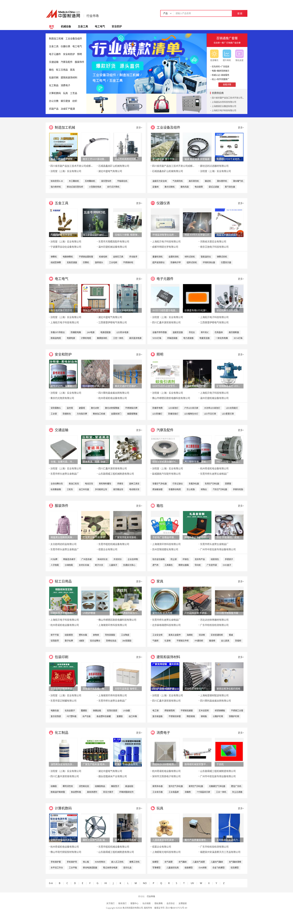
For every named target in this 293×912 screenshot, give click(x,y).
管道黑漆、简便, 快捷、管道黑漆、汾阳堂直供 (95, 461)
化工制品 (53, 85)
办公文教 (53, 100)
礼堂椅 (167, 640)
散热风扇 (185, 186)
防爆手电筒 (157, 408)
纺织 (74, 100)
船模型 (155, 861)
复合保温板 (157, 716)
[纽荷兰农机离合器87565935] (165, 449)
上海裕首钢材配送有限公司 (214, 695)
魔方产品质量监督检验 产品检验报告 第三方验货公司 (197, 839)
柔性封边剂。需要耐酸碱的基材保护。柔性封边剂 (63, 386)
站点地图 (146, 903)
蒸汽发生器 (230, 186)
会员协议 (171, 903)
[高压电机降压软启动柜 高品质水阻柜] (63, 298)
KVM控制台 (100, 861)
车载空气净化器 (159, 483)
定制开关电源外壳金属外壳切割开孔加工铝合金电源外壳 (63, 839)
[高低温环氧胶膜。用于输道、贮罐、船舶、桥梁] (95, 676)
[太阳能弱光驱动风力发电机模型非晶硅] (229, 827)
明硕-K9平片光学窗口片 (197, 234)
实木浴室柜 (204, 710)
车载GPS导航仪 (58, 332)
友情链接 (183, 903)
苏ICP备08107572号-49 (176, 907)
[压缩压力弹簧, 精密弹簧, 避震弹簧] (127, 222)
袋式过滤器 (214, 186)
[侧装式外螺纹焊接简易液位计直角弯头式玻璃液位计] (229, 222)
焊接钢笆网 (169, 710)
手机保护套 (56, 861)
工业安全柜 (157, 634)
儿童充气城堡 (199, 861)
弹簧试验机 (222, 256)
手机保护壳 (72, 861)
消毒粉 (188, 792)
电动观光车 (134, 489)
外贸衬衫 (118, 559)
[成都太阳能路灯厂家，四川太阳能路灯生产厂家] (197, 373)
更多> (139, 127)
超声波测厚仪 (158, 262)
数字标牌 (69, 640)
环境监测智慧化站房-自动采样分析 (165, 234)
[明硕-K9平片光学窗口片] (197, 222)
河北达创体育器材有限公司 (214, 619)
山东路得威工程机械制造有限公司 (116, 473)
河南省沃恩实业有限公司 (213, 241)
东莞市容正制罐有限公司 (63, 700)
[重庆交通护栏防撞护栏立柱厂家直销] (127, 373)
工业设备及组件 (73, 38)
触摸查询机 (102, 338)
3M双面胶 (126, 640)
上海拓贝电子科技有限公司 (224, 110)
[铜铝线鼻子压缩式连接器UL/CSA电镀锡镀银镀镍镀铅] (229, 298)
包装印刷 (53, 77)
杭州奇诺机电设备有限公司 (112, 398)
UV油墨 (126, 710)
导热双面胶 (110, 634)
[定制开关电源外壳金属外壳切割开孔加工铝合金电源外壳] (63, 827)
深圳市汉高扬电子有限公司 (166, 776)
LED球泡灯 (173, 408)
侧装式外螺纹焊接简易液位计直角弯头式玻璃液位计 (229, 234)
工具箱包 (168, 565)
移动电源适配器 (90, 867)
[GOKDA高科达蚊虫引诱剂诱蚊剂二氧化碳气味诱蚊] (165, 373)
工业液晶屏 (174, 792)
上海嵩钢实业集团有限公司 (224, 106)
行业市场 (92, 16)
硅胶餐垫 (69, 634)
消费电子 (65, 85)
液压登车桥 (106, 181)
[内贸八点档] (161, 103)
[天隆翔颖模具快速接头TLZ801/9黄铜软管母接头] (63, 222)
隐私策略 (158, 903)
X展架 (81, 640)
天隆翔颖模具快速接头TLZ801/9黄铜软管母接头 (63, 234)
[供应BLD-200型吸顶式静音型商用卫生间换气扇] (165, 752)
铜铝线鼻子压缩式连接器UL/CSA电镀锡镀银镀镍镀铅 (229, 310)
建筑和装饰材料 (69, 77)
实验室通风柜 (217, 634)
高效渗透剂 (92, 792)
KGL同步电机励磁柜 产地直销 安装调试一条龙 (127, 310)
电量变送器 (204, 338)
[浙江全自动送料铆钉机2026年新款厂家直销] (95, 222)
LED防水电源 (122, 332)
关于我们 (110, 903)
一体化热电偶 (222, 338)
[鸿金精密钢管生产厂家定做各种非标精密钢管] (197, 676)
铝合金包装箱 (158, 559)
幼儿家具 (225, 640)
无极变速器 (72, 262)
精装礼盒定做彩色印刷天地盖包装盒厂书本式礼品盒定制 (197, 537)
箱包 (51, 69)
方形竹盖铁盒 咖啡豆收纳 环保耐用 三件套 (127, 688)
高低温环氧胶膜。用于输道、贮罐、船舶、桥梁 (95, 688)
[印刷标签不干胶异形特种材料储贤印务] (63, 600)
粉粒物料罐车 (105, 483)
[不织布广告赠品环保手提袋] (165, 525)
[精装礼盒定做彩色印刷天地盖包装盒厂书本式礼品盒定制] (197, 525)
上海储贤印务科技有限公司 (166, 544)
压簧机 (86, 262)
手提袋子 (229, 559)
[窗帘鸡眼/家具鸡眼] (165, 600)
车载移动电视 (175, 489)
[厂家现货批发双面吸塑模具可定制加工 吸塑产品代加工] (127, 525)
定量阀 (155, 186)
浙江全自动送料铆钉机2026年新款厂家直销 (95, 234)
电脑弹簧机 (68, 256)
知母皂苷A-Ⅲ (57, 181)
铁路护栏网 (234, 716)
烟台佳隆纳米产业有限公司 (112, 776)
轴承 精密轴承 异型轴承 (197, 159)
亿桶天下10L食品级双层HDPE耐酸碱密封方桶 (127, 764)
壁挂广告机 (236, 786)
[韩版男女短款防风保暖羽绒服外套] (63, 525)
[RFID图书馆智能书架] (229, 600)
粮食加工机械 (99, 413)
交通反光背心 (129, 565)
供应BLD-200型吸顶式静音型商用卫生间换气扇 (165, 764)
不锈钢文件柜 (183, 640)
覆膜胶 (84, 710)
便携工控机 (134, 861)
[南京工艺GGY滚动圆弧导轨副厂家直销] (95, 146)
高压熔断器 (234, 332)
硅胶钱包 (215, 559)
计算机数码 (55, 93)
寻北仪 (192, 332)
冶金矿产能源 (68, 108)
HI (105, 883)
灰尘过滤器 (237, 792)
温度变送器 (178, 332)
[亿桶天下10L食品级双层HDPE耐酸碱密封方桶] (127, 752)
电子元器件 (55, 54)
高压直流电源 (135, 338)
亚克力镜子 (108, 792)
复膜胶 (120, 716)
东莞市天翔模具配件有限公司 (113, 241)
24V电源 (90, 332)
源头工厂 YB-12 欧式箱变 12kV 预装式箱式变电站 (95, 310)
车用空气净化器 (212, 483)
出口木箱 (133, 716)
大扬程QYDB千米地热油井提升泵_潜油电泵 (229, 159)
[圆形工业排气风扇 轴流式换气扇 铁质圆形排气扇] (95, 827)
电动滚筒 (199, 186)
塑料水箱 (83, 634)
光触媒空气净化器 (217, 786)
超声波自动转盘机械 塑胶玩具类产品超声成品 (127, 839)
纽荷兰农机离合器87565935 (165, 461)
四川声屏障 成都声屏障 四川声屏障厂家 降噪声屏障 (165, 688)
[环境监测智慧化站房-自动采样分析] (165, 222)
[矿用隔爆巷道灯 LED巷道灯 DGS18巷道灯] (229, 373)
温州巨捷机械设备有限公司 (112, 246)
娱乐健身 (65, 100)
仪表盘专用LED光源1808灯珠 (197, 310)
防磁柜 (238, 640)
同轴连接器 (172, 338)
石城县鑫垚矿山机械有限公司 (113, 165)
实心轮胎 (191, 489)
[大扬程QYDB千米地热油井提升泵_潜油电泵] (229, 146)
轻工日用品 (62, 69)
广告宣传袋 (212, 565)
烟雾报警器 (132, 413)
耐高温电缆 (56, 338)
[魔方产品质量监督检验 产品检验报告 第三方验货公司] (197, 827)
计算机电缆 (86, 338)
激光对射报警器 (112, 408)
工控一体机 (118, 338)
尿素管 (228, 483)
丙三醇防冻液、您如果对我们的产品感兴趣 (197, 461)
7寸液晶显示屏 (203, 792)
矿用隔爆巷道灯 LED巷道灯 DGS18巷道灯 (229, 386)
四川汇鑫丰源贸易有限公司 (166, 322)
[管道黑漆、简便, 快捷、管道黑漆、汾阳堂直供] (95, 449)
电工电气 (100, 26)
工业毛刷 (113, 262)
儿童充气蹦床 (217, 861)
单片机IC (205, 332)
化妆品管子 (70, 710)
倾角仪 (204, 489)
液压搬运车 (118, 489)
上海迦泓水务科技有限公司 (224, 102)
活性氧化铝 (84, 786)
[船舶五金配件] (127, 449)
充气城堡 (168, 861)
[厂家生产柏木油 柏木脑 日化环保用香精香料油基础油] (95, 752)
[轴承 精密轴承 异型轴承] (197, 146)
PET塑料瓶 (71, 716)
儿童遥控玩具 (173, 867)
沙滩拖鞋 (69, 565)
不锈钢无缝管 (187, 710)
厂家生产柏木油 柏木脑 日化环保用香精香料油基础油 (95, 764)
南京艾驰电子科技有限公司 (214, 246)
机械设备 (66, 26)
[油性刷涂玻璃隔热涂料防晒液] (63, 752)
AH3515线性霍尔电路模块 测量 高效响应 (165, 310)
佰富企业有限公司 (107, 549)
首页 (51, 26)
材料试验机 (190, 256)
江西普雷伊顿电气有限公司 (112, 322)
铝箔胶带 (55, 640)
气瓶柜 (155, 640)
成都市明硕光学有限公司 (165, 246)
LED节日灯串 (210, 413)
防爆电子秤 (176, 262)
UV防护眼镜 (89, 613)
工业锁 (54, 413)
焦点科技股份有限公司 (133, 907)
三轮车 (70, 489)
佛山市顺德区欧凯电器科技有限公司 (171, 398)
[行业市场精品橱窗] (191, 103)
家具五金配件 (175, 634)
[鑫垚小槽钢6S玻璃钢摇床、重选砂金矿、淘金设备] (63, 146)
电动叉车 (89, 483)
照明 (79, 54)
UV (192, 883)
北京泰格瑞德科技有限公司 (166, 625)
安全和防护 (69, 54)
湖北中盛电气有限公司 (110, 171)
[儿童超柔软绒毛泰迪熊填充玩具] (165, 827)
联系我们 (122, 903)
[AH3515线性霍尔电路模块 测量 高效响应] (165, 298)
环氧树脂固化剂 (126, 792)
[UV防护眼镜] (95, 600)
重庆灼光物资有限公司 (62, 398)
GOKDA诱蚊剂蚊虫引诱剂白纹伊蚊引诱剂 (127, 613)
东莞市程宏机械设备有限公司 (113, 544)
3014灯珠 (238, 338)
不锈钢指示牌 (131, 408)
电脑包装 (55, 710)
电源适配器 (105, 332)
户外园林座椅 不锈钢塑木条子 (197, 613)
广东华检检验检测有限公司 (214, 625)
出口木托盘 (84, 489)
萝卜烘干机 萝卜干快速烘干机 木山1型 (165, 159)
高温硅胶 (129, 786)
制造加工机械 (56, 38)
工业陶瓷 (125, 634)
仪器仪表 (65, 46)
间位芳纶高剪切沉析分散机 (127, 159)
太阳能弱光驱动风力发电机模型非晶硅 (229, 839)
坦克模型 (235, 867)
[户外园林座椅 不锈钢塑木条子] (197, 600)
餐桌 (231, 634)
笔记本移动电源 (110, 867)
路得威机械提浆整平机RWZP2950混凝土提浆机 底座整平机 (197, 764)
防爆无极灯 (173, 413)
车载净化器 (194, 483)
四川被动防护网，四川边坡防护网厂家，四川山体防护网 (95, 386)
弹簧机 (54, 256)
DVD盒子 (227, 565)
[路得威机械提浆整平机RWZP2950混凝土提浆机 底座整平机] (197, 752)
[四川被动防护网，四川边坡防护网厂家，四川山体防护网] (95, 373)
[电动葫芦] (101, 103)
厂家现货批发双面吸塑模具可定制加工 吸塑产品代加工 (127, 537)
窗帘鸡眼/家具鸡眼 (162, 613)
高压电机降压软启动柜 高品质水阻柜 (63, 310)
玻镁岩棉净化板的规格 (228, 688)
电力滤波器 (188, 338)
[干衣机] (229, 752)
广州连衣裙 (86, 559)
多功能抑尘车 (101, 489)
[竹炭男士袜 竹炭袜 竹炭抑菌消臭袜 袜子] (95, 525)
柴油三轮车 (74, 483)
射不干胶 (55, 634)
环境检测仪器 (209, 262)
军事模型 (156, 867)
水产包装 (86, 716)
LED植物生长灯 (191, 413)
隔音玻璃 (191, 716)
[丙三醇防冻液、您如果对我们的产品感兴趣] (197, 449)
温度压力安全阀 (159, 181)
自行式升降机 (113, 186)
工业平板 (73, 867)
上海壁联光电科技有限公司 (166, 851)
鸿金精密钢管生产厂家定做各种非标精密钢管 (197, 688)
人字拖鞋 (55, 565)
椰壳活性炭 (68, 786)
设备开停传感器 (159, 332)
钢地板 (204, 716)
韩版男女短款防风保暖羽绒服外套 (63, 537)
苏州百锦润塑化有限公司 (165, 549)
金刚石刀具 (118, 256)
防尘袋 (174, 559)
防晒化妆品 (111, 640)
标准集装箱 (56, 489)
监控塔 (70, 408)
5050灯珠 (156, 338)
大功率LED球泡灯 (212, 408)
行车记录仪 (178, 483)
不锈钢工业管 (237, 710)
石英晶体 (219, 332)
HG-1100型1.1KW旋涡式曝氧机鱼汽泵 (229, 461)
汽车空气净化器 (220, 489)
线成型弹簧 (56, 262)
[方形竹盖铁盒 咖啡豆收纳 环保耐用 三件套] (127, 676)
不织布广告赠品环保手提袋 (165, 537)
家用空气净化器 (196, 786)
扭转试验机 (192, 262)
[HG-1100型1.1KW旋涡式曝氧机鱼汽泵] (229, 449)
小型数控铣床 (95, 186)
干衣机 (220, 764)
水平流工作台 (57, 867)
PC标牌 (54, 559)
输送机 (208, 181)
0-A (51, 883)
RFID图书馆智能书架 (227, 613)
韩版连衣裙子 (69, 559)
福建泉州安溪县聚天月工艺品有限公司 (220, 851)
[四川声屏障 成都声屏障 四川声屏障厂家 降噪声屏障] (165, 676)
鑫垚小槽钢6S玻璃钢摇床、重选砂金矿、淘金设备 (63, 159)
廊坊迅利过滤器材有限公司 (214, 165)
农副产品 (53, 108)
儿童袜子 (113, 565)
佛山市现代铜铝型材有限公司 (65, 851)
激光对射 (95, 408)
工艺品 (73, 93)
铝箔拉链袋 (112, 710)
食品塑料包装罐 (103, 716)
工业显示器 (157, 792)
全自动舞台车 (57, 483)
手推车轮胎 (238, 489)
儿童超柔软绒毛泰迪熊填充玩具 (165, 839)
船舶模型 (189, 867)
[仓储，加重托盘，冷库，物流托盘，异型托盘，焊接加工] (63, 449)
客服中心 (134, 903)
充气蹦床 (183, 861)
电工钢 (155, 710)
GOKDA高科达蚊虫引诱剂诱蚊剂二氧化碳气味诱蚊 (165, 386)
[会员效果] (146, 63)
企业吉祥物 (133, 559)
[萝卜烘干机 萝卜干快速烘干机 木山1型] (165, 146)
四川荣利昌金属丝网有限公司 (113, 392)
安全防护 (117, 26)
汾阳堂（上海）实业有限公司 (65, 171)
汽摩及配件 (67, 61)
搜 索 (239, 13)
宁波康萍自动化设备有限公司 (65, 246)
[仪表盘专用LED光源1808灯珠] (197, 298)
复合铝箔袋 (56, 716)
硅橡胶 (54, 786)
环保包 (186, 559)
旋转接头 (99, 262)
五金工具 (83, 26)
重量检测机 (157, 256)
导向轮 (198, 565)
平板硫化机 (122, 181)
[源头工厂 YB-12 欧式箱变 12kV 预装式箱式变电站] (95, 298)
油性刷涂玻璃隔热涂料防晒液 (63, 764)
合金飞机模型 (218, 867)
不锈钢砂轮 (128, 262)
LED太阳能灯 (232, 408)
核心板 (86, 861)
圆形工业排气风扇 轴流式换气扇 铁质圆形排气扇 (95, 839)
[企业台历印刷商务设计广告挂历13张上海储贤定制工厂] (63, 676)
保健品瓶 (97, 710)
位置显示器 (226, 262)
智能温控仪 (206, 256)
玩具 (65, 93)
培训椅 (202, 634)
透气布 (155, 565)
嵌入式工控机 (117, 861)
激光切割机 (169, 186)
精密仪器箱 (184, 565)
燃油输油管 (157, 489)
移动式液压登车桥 (75, 186)
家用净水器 (157, 786)
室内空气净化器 (176, 786)
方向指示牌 (82, 413)
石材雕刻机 (90, 181)
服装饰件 (79, 61)
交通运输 (53, 61)
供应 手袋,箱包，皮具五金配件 (229, 537)
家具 (72, 69)
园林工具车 (134, 483)
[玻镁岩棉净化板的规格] (229, 676)
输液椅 (212, 640)
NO (145, 883)
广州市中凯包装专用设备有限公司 (218, 549)
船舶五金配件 (122, 461)
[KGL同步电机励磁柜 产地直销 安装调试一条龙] (127, 298)
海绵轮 (190, 634)
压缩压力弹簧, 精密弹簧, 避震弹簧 (127, 234)
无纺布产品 (200, 559)
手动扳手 (133, 256)
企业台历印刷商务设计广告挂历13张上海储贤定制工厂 (63, 688)
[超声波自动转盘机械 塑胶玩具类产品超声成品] (127, 827)
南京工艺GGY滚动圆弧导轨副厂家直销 (95, 159)
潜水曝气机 (238, 181)
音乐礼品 (127, 867)
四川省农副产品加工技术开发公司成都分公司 (232, 97)
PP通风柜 (199, 640)
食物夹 (96, 634)
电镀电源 (71, 338)
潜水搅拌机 (222, 181)
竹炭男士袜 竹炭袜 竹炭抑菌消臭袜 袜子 (95, 537)
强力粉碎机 (56, 186)
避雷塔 (82, 408)
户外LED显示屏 (191, 408)
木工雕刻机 (74, 181)
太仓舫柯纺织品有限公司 (63, 544)
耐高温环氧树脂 (58, 792)
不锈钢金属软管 (86, 256)
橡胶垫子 (115, 786)
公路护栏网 (218, 716)
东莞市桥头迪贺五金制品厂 (64, 473)
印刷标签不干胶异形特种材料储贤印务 (63, 613)
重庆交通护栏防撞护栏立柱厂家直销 (127, 386)
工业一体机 (221, 792)
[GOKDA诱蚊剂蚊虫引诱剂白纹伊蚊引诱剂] (127, 600)
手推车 (120, 483)
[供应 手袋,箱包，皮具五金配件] (229, 525)
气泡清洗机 (178, 181)
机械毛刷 (103, 256)
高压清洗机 (194, 181)
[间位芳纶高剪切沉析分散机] (127, 146)
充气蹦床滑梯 (235, 861)
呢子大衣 (99, 565)
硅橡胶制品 (100, 786)
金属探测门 (116, 413)
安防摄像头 (56, 408)
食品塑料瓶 (76, 792)
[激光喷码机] (131, 103)
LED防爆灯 (157, 413)
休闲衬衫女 (102, 559)
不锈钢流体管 (175, 716)
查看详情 (227, 84)
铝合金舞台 (95, 640)
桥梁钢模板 (220, 710)
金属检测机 (174, 256)
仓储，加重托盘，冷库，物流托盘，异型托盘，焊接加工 (63, 461)
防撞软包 (67, 413)
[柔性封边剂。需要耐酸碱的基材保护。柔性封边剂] (63, 373)
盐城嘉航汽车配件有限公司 (166, 473)
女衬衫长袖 (84, 565)
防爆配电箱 (76, 332)
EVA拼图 (203, 867)
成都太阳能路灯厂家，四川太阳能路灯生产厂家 (197, 386)
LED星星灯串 (228, 413)
